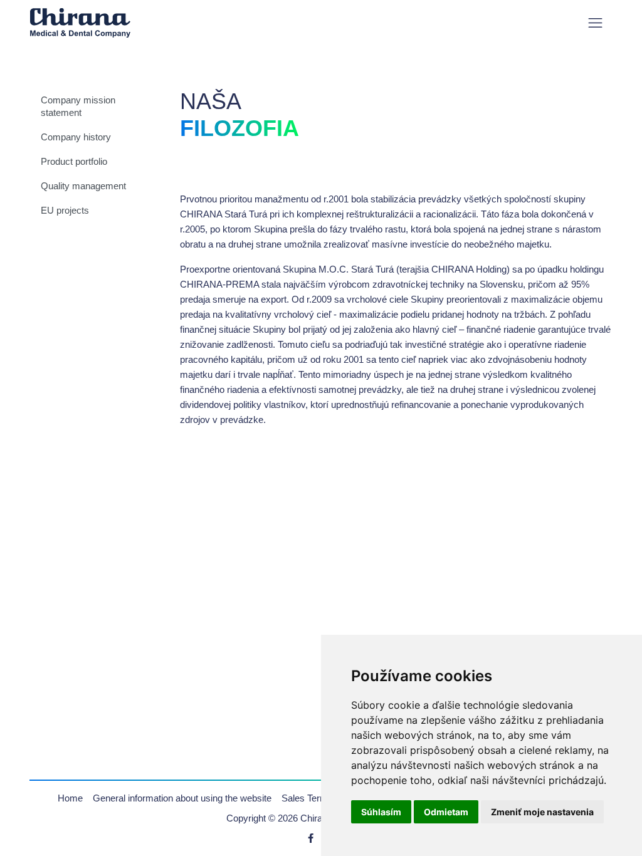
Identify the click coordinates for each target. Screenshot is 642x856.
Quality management (83, 185)
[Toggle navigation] (595, 22)
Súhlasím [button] (381, 811)
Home (70, 798)
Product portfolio (74, 161)
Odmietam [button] (446, 811)
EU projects (65, 210)
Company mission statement (78, 106)
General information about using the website (182, 798)
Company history (76, 137)
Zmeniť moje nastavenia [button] (542, 811)
